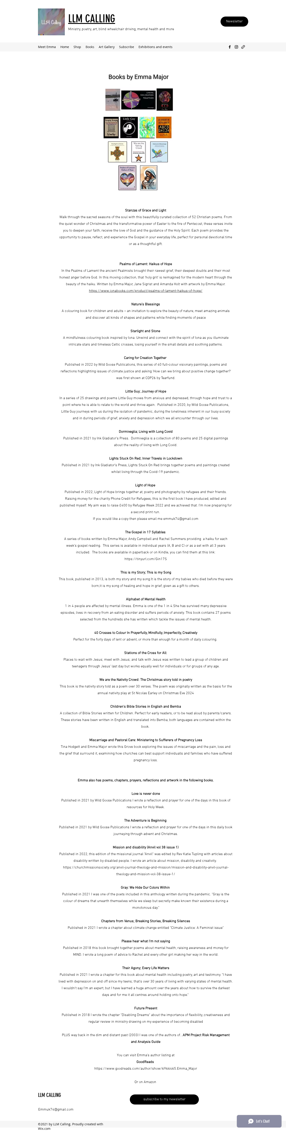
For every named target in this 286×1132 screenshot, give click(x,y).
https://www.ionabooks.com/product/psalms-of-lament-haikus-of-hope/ (145, 291)
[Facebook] (229, 47)
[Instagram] (236, 47)
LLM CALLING (49, 1095)
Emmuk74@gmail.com (56, 1109)
